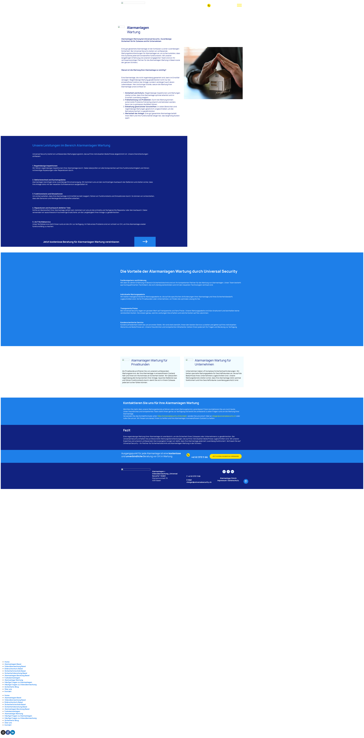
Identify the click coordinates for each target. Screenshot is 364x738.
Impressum (222, 480)
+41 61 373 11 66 (218, 5)
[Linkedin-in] (232, 471)
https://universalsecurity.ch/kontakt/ (172, 416)
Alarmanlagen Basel (13, 664)
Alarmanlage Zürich (228, 478)
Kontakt (8, 691)
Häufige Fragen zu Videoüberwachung (21, 684)
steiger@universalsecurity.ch (224, 416)
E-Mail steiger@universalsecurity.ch (199, 481)
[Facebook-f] (228, 471)
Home (7, 662)
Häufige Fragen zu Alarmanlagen (18, 682)
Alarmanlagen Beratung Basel (17, 675)
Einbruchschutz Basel (14, 668)
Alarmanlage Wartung (14, 680)
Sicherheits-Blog (12, 687)
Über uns (8, 689)
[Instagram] (224, 471)
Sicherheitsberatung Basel (16, 673)
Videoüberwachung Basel (15, 666)
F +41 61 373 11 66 (193, 476)
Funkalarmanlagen (12, 678)
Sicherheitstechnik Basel (15, 671)
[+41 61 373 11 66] (209, 5)
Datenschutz (233, 480)
